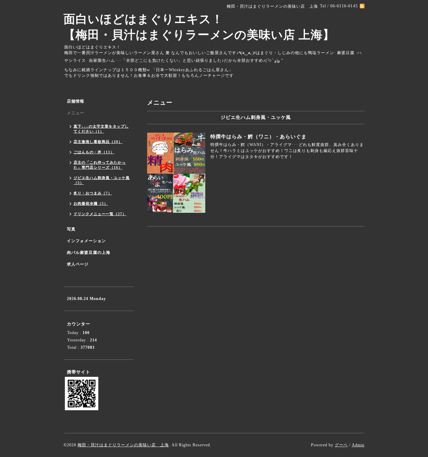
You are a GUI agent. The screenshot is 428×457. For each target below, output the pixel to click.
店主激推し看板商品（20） (98, 142)
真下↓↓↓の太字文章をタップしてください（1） (101, 128)
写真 (71, 229)
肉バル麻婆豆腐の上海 (88, 252)
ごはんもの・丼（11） (94, 152)
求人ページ (78, 264)
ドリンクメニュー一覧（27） (100, 214)
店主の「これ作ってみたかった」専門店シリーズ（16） (100, 164)
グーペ (341, 445)
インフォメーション (86, 241)
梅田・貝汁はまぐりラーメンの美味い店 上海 (123, 445)
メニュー (75, 113)
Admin (358, 445)
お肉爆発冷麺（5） (91, 203)
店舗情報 (75, 101)
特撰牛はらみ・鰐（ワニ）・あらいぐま (258, 136)
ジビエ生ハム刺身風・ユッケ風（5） (102, 180)
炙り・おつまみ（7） (93, 193)
